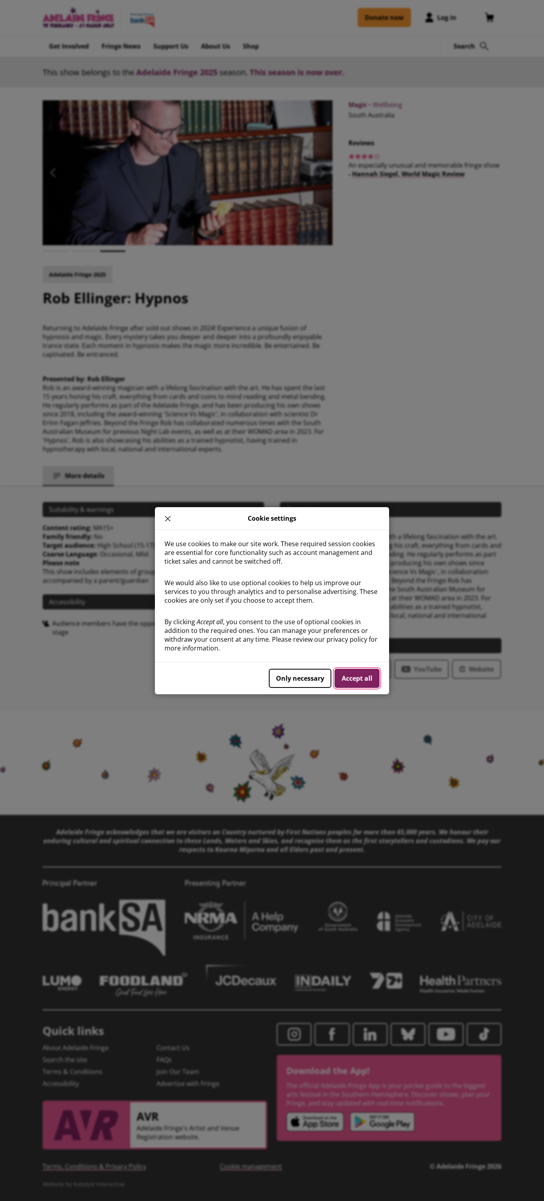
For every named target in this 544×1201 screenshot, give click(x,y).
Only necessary (300, 678)
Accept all (357, 678)
